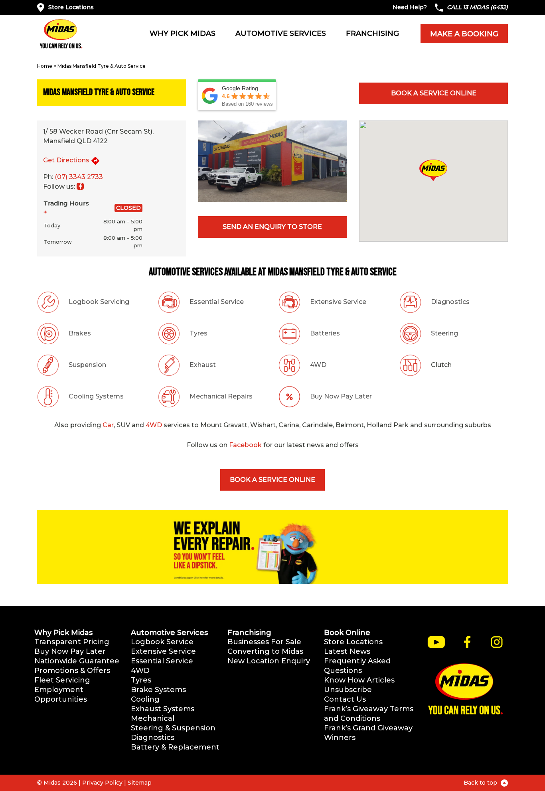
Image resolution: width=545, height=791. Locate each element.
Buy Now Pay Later (341, 396)
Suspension (87, 365)
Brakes (80, 333)
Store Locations (71, 7)
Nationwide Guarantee (76, 661)
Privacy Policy (102, 782)
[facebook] (80, 186)
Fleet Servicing (62, 680)
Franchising (372, 33)
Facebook (245, 445)
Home (44, 66)
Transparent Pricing (71, 641)
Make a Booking (464, 34)
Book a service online (433, 93)
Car (108, 425)
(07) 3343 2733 (79, 177)
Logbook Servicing (99, 302)
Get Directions (66, 160)
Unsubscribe (348, 689)
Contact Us (345, 699)
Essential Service (217, 302)
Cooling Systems (96, 396)
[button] (433, 170)
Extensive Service (338, 302)
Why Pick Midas (182, 33)
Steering (444, 333)
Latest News (347, 651)
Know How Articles (359, 680)
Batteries (325, 333)
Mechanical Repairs (221, 396)
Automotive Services (280, 33)
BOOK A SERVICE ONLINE (272, 479)
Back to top (481, 782)
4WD (318, 365)
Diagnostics (450, 302)
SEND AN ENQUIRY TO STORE (272, 227)
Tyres (198, 333)
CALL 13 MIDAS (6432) (477, 7)
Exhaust (203, 365)
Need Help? (410, 7)
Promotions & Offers (72, 670)
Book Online (347, 632)
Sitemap (140, 782)
